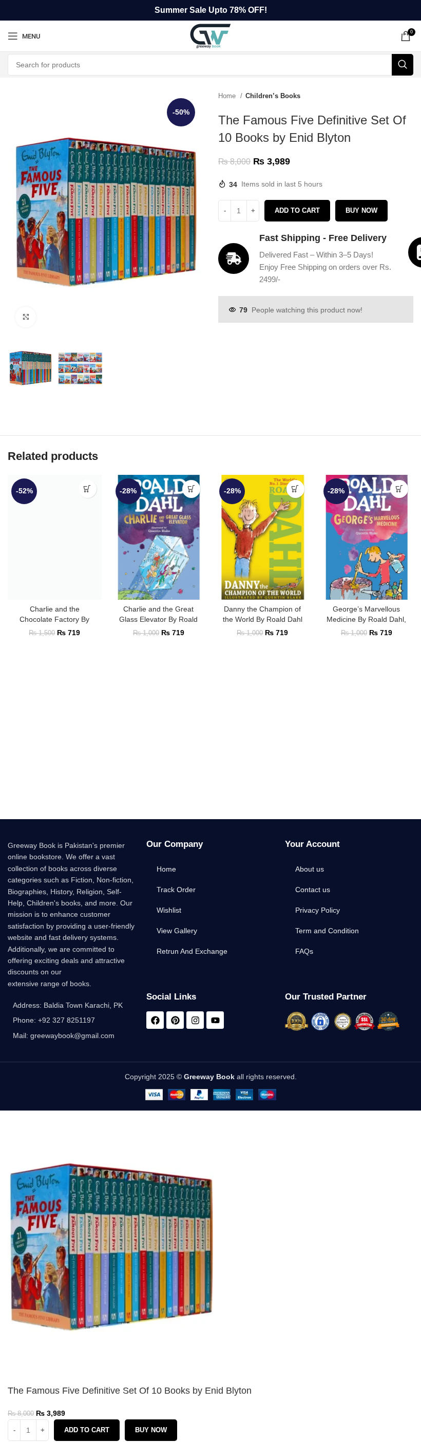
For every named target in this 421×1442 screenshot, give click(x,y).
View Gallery (177, 931)
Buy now (361, 210)
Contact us (312, 889)
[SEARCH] (402, 65)
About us (309, 869)
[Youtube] (215, 1020)
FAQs (304, 951)
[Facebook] (155, 1020)
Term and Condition (327, 931)
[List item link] (72, 1020)
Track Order (176, 889)
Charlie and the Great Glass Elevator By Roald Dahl (158, 619)
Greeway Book (209, 1077)
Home (228, 96)
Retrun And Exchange (192, 951)
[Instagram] (195, 1020)
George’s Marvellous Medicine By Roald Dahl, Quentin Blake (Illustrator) (366, 619)
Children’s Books (272, 96)
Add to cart (297, 210)
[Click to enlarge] (25, 317)
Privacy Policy (317, 910)
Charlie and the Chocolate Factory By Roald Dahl (54, 619)
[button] (88, 489)
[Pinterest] (175, 1020)
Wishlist (169, 910)
